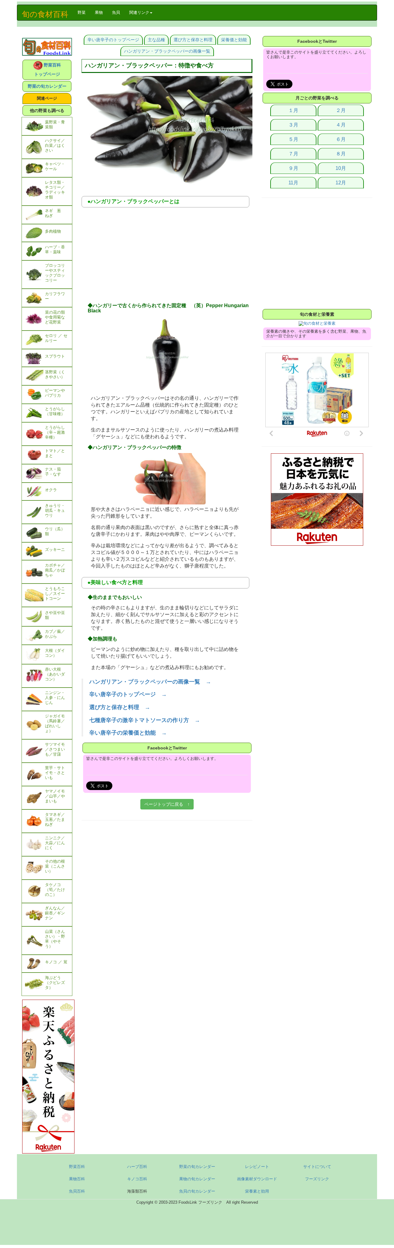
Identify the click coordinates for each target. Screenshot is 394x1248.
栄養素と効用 (257, 1191)
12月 (341, 182)
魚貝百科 (77, 1191)
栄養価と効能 (234, 39)
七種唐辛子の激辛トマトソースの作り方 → (144, 720)
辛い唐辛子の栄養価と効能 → (128, 733)
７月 (293, 153)
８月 (341, 153)
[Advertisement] (167, 257)
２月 (341, 110)
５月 (293, 139)
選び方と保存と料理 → (119, 707)
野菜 (84, 12)
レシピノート (257, 1166)
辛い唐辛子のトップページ (113, 39)
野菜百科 (77, 1166)
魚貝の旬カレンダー (197, 1191)
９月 (293, 168)
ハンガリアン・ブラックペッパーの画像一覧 (167, 51)
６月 (341, 139)
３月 (293, 124)
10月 (341, 168)
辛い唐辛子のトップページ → (128, 694)
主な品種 (156, 39)
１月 (293, 110)
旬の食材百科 (45, 14)
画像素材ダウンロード (257, 1179)
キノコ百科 (137, 1179)
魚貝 (116, 12)
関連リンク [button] (139, 12)
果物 (99, 12)
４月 (341, 124)
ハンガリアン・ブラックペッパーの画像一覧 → (150, 682)
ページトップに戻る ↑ (167, 804)
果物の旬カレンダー (197, 1179)
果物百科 (77, 1179)
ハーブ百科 (137, 1166)
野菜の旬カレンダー (47, 86)
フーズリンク (317, 1179)
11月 (293, 182)
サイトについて (317, 1166)
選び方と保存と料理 (193, 39)
